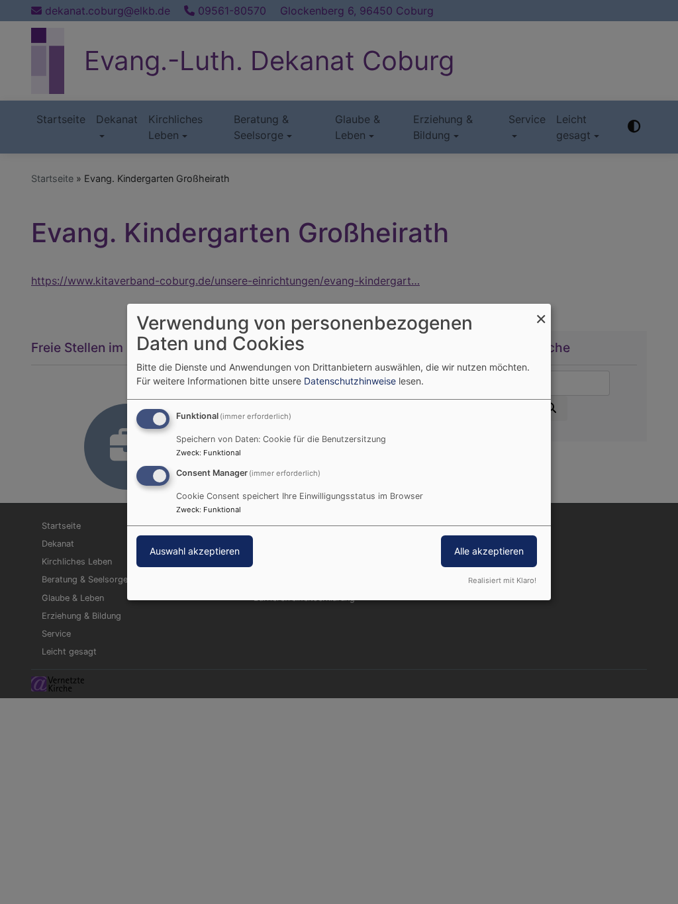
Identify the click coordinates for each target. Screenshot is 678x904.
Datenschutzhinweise (350, 380)
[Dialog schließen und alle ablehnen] (541, 312)
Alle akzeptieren (489, 551)
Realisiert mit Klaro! (502, 580)
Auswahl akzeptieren (195, 551)
